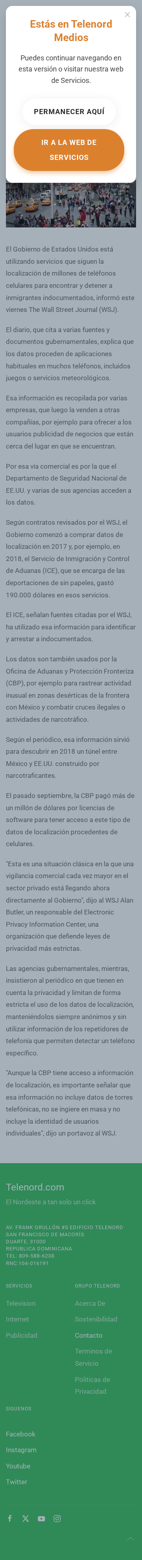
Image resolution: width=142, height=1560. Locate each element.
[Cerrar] (127, 14)
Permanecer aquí (69, 111)
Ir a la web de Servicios (69, 149)
